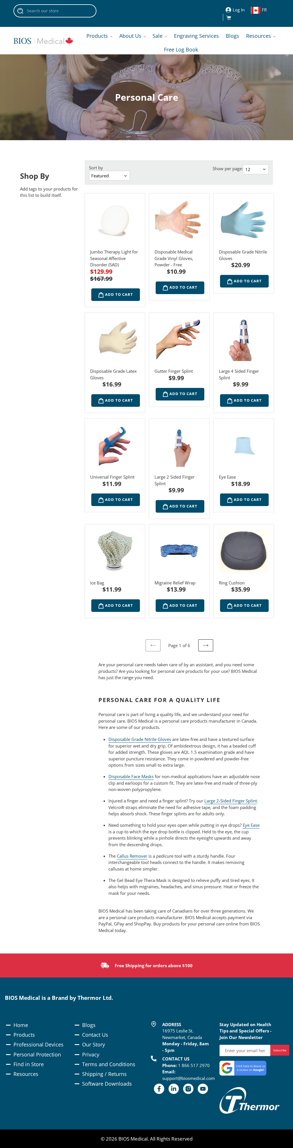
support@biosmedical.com (188, 1078)
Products (24, 1034)
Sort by (96, 167)
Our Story (93, 1044)
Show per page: (228, 168)
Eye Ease (251, 825)
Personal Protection (37, 1054)
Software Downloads (107, 1083)
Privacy (90, 1054)
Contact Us (95, 1034)
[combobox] (54, 10)
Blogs (89, 1025)
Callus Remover (132, 856)
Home (20, 1025)
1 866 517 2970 (194, 1065)
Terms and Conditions (108, 1064)
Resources (25, 1073)
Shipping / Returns (104, 1073)
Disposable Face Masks (131, 776)
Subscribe (279, 1050)
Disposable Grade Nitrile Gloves (139, 739)
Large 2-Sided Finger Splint (230, 801)
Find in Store (28, 1064)
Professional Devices (38, 1044)
